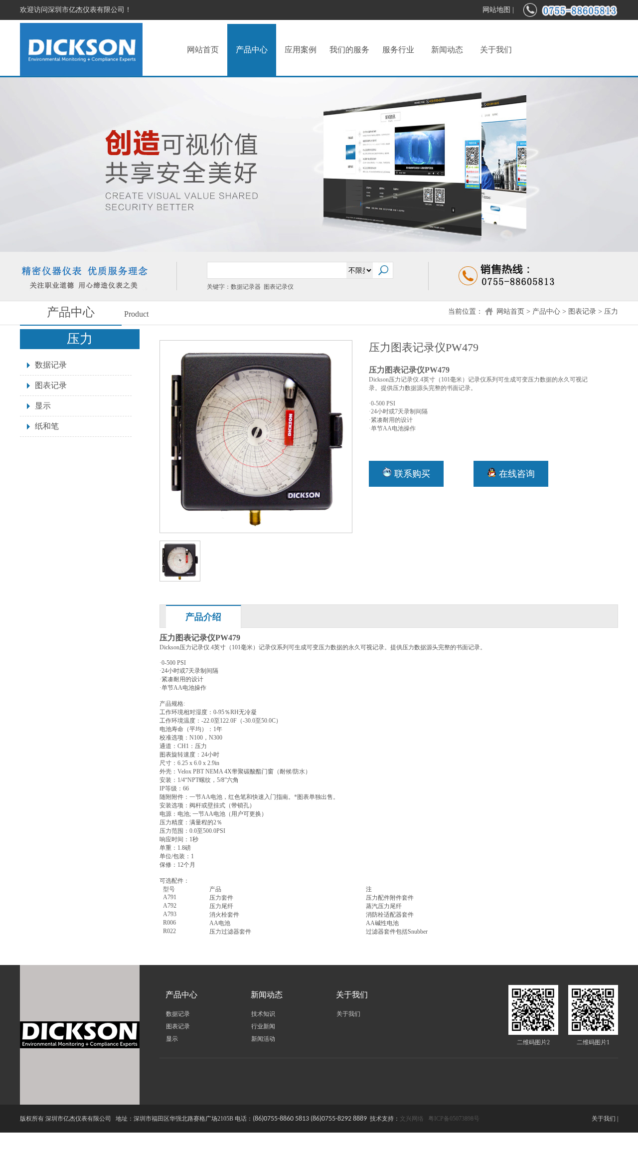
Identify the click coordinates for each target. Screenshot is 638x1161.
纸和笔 (47, 426)
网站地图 (496, 9)
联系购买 (411, 474)
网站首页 (203, 49)
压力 (611, 311)
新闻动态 (447, 49)
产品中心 (252, 49)
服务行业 (398, 49)
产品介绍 (203, 617)
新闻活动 (263, 1038)
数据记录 (51, 365)
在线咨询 (515, 474)
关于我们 (496, 49)
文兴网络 (412, 1118)
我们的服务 (349, 49)
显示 (43, 405)
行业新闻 (263, 1026)
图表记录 (582, 311)
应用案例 (301, 49)
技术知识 (263, 1013)
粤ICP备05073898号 (453, 1118)
